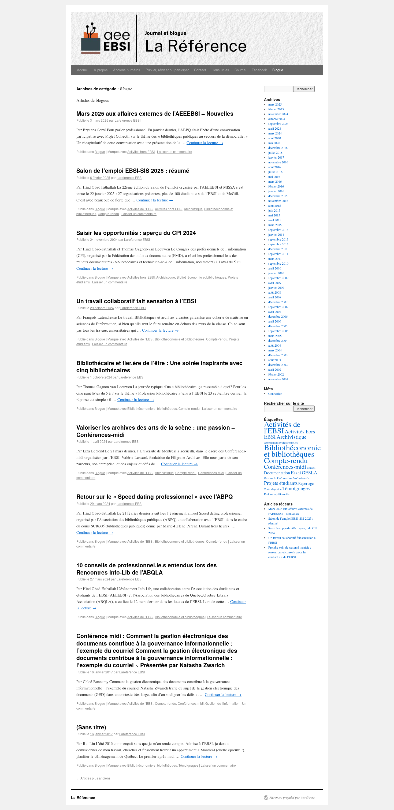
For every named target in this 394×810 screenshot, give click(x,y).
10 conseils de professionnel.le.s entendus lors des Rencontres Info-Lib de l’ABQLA (146, 568)
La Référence (83, 797)
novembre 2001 (278, 379)
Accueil (82, 69)
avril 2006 (274, 321)
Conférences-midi (211, 472)
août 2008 (274, 292)
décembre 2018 (278, 147)
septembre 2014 (278, 229)
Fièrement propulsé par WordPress (292, 797)
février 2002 (276, 374)
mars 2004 (275, 350)
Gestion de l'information (222, 703)
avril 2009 (274, 282)
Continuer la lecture (205, 142)
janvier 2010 (276, 273)
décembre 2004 (278, 340)
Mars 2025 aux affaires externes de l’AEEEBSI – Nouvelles (154, 113)
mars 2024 (275, 133)
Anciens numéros (126, 69)
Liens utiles (220, 69)
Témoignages (188, 765)
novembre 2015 (278, 200)
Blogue (277, 69)
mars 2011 (275, 258)
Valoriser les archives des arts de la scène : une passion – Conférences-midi (155, 430)
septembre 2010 (278, 263)
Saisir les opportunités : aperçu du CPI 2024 (136, 232)
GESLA (309, 472)
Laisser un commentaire (174, 151)
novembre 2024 (278, 114)
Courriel (240, 69)
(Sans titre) (91, 727)
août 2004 (274, 345)
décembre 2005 (278, 326)
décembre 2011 (278, 249)
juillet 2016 (275, 172)
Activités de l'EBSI (140, 209)
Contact (200, 69)
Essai (296, 472)
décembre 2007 (278, 302)
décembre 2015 (278, 196)
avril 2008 (274, 297)
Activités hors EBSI (141, 151)
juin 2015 (274, 210)
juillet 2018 (275, 152)
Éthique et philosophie (276, 494)
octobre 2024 (276, 119)
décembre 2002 (278, 364)
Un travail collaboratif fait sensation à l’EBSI (136, 301)
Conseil (311, 468)
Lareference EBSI (127, 120)
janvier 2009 (276, 287)
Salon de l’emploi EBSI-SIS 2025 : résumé (132, 170)
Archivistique (193, 209)
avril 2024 (274, 128)
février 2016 (276, 186)
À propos (101, 69)
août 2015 (274, 205)
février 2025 (276, 109)
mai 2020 (274, 143)
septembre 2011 (278, 254)
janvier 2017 (276, 157)
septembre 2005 (278, 331)
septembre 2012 (278, 244)
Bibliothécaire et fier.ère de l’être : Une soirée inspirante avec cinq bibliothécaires (159, 366)
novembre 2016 (278, 162)
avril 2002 (274, 369)
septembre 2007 (278, 307)
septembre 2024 (278, 123)
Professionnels (301, 478)
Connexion (275, 393)
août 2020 (274, 138)
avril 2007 (274, 311)
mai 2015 (274, 215)
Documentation (277, 472)
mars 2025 (275, 104)
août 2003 (274, 360)
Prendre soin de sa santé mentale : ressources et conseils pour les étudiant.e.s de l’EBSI (289, 552)
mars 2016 (275, 181)
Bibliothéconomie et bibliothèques (201, 277)
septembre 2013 (278, 239)
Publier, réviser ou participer (167, 69)
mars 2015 (275, 225)
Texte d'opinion (272, 489)
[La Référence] (197, 35)
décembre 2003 (278, 355)
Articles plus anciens (93, 778)
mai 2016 (274, 176)
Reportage (306, 483)
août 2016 (274, 167)
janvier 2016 (276, 191)
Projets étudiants (281, 482)
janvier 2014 (276, 234)
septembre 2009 (278, 278)
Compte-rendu (108, 213)
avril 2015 (274, 220)
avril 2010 (274, 268)
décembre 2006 (278, 316)
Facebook (259, 69)
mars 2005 (275, 335)
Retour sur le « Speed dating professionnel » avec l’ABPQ (154, 496)
